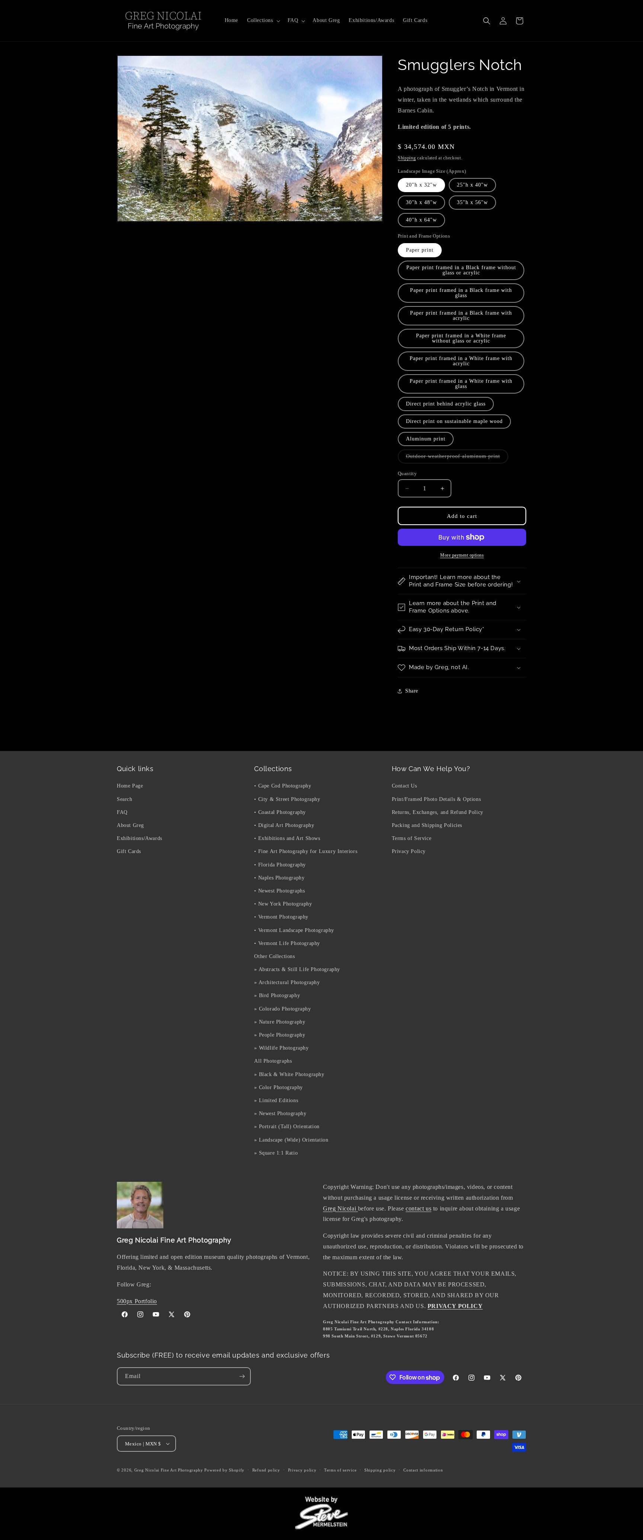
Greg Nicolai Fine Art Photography (168, 1470)
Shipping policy (380, 1470)
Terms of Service (412, 838)
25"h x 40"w (472, 185)
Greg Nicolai (340, 1208)
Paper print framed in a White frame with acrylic (461, 361)
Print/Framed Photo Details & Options (436, 799)
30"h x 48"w (421, 202)
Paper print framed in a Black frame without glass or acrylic (461, 270)
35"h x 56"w (472, 202)
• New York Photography (283, 904)
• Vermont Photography (281, 917)
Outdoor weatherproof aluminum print (457, 458)
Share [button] (411, 691)
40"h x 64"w (421, 220)
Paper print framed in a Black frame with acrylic (461, 315)
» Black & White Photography (289, 1074)
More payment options (462, 555)
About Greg (130, 825)
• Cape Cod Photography (282, 786)
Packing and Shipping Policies (427, 825)
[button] (263, 20)
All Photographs (273, 1061)
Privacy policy (302, 1470)
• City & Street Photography (287, 799)
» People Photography (279, 1035)
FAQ (122, 812)
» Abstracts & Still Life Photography (297, 969)
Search (124, 799)
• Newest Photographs (279, 891)
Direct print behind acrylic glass (446, 404)
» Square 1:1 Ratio (276, 1153)
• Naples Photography (279, 878)
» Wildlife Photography (281, 1048)
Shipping (407, 157)
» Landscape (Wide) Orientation (291, 1140)
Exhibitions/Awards (139, 838)
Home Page (130, 786)
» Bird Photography (277, 995)
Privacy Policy (409, 851)
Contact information (423, 1470)
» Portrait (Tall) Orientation (286, 1126)
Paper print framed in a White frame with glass (461, 383)
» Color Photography (278, 1087)
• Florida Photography (280, 865)
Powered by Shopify (224, 1470)
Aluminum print (425, 439)
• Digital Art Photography (284, 825)
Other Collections (274, 956)
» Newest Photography (280, 1113)
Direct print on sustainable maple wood (454, 421)
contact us (418, 1208)
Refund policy (266, 1470)
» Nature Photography (279, 1022)
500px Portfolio (137, 1301)
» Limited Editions (276, 1100)
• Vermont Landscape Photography (294, 930)
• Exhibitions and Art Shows (287, 838)
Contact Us (404, 786)
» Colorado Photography (282, 1009)
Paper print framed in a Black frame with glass (461, 292)
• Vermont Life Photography (287, 943)
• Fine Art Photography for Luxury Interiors (305, 851)
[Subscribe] (242, 1376)
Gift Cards (129, 851)
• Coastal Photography (280, 812)
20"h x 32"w (421, 185)
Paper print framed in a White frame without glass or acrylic (461, 338)
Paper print (420, 250)
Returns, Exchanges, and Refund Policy (437, 812)
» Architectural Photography (287, 982)
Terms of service (340, 1470)
